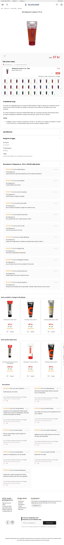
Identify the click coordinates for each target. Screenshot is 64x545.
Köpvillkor (20, 503)
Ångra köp (20, 509)
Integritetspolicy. (52, 526)
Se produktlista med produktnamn (21, 64)
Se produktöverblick (8, 64)
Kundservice (21, 501)
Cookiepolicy (21, 504)
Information (60, 1)
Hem (2, 8)
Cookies (20, 506)
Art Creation (6, 145)
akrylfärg (11, 112)
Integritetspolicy (22, 507)
